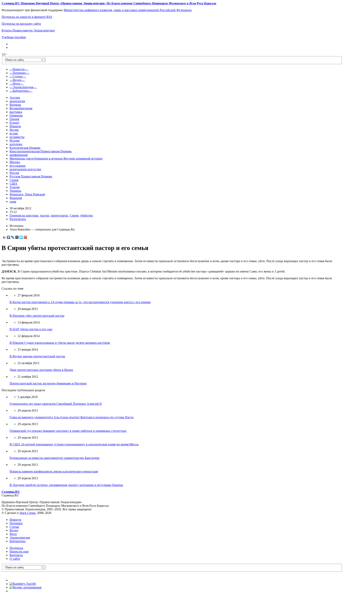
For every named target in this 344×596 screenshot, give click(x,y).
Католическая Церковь (25, 147)
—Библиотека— (21, 90)
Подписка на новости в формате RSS (27, 17)
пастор (44, 215)
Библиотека (17, 541)
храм (13, 201)
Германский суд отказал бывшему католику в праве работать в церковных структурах (68, 430)
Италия (15, 140)
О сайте (15, 558)
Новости (15, 519)
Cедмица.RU (11, 491)
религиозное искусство (25, 169)
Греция (14, 119)
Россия (14, 172)
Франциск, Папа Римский (27, 194)
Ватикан (15, 104)
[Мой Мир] (17, 237)
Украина (15, 190)
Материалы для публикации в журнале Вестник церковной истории (56, 158)
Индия (14, 129)
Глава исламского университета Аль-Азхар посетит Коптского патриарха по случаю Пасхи (72, 417)
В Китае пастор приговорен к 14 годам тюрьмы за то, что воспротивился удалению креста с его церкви (80, 302)
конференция (18, 155)
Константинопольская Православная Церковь (41, 151)
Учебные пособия (14, 37)
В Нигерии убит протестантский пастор (37, 315)
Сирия (14, 180)
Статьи (14, 526)
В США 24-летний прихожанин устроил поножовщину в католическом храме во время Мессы (74, 444)
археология (17, 101)
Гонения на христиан (24, 215)
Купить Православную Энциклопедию (28, 30)
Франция (16, 198)
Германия (16, 115)
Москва (15, 162)
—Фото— (16, 83)
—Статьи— (17, 76)
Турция (15, 187)
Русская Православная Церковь (31, 176)
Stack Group (27, 513)
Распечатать (18, 219)
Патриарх (16, 523)
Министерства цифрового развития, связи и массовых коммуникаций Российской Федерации (128, 10)
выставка (16, 112)
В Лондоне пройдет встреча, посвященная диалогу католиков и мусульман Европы (66, 485)
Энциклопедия (20, 537)
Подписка (16, 548)
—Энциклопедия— (23, 87)
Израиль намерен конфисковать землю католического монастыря (54, 471)
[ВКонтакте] (9, 237)
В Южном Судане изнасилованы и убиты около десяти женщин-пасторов (60, 342)
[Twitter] (21, 237)
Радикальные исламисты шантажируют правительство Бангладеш (54, 458)
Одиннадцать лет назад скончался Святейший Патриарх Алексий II (56, 403)
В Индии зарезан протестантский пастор (37, 356)
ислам (14, 133)
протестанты (59, 215)
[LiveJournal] (13, 237)
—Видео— (17, 80)
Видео (14, 530)
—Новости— (19, 69)
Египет (14, 122)
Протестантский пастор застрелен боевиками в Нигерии (48, 383)
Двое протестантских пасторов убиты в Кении (41, 370)
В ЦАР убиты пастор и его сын (31, 329)
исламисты (17, 137)
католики (16, 144)
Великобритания (21, 108)
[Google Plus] (25, 237)
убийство (86, 215)
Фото (13, 534)
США (13, 183)
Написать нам (19, 551)
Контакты (16, 555)
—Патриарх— (19, 72)
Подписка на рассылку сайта (21, 23)
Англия (15, 97)
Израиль (15, 126)
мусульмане (17, 165)
